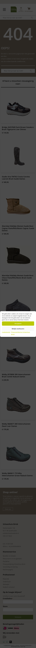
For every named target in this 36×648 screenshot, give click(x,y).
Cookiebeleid (6, 332)
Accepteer (18, 323)
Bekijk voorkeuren (18, 329)
